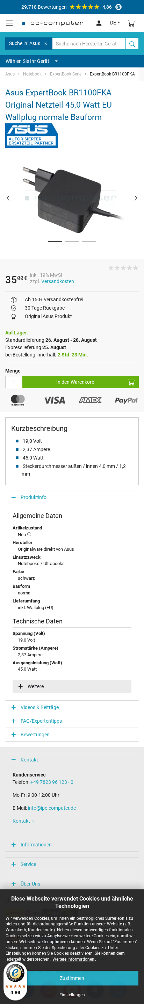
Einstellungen (72, 994)
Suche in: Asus (24, 43)
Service (28, 864)
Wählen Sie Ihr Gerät (27, 61)
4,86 (66, 7)
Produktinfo (33, 497)
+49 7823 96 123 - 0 (51, 782)
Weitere (36, 686)
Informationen (36, 844)
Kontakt (29, 760)
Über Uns (30, 884)
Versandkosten (57, 281)
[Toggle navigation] (9, 23)
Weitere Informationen (73, 959)
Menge (13, 371)
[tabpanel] (72, 197)
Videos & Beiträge (40, 707)
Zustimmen (72, 978)
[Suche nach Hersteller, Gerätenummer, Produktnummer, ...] (132, 43)
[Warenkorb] (131, 23)
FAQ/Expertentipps (41, 721)
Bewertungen (35, 734)
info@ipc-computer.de (52, 808)
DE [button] (113, 23)
